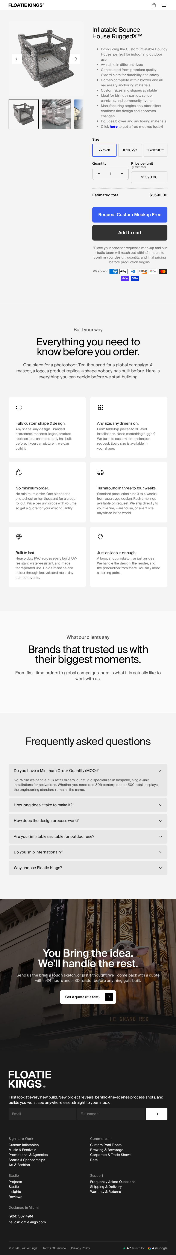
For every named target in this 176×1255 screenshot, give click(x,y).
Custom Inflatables (24, 1145)
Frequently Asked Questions (112, 1182)
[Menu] (164, 5)
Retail (94, 1160)
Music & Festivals (22, 1150)
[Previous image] (17, 59)
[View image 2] (56, 114)
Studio (14, 1187)
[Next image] (75, 59)
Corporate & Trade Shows (110, 1155)
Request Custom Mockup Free (129, 214)
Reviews (15, 1197)
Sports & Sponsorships (27, 1160)
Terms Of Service (54, 1248)
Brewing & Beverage (106, 1150)
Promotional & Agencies (28, 1155)
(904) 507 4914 (21, 1216)
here (114, 126)
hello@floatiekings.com (27, 1222)
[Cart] (153, 5)
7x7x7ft (104, 150)
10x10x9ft (130, 150)
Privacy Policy (80, 1248)
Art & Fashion (19, 1165)
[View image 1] (24, 114)
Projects (15, 1182)
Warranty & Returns (105, 1192)
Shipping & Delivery (106, 1187)
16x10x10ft (155, 150)
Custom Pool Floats (105, 1145)
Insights (15, 1192)
